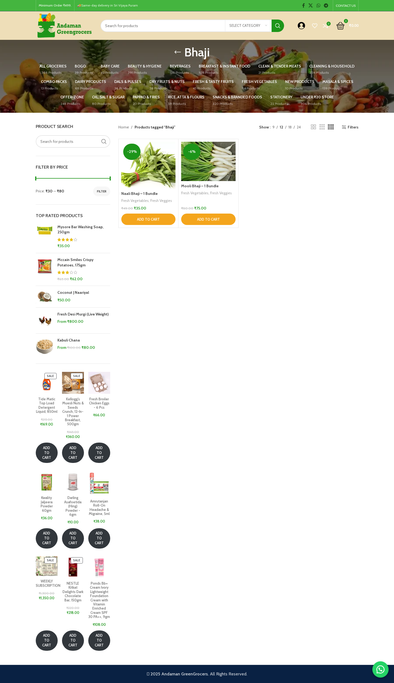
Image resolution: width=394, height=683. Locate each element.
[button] (148, 219)
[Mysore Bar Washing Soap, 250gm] (44, 236)
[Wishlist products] (314, 25)
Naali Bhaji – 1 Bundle (139, 193)
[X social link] (311, 5)
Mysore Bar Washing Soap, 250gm (80, 229)
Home (123, 127)
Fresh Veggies (161, 200)
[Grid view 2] (313, 127)
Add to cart (46, 453)
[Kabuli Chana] (44, 346)
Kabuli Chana (68, 340)
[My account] (301, 25)
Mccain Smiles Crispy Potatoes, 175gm (75, 262)
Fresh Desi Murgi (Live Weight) (83, 314)
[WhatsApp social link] (318, 5)
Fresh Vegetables (135, 200)
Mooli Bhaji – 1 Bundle (200, 185)
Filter (101, 191)
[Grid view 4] (331, 127)
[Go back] (177, 52)
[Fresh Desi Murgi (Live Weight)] (44, 320)
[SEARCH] (278, 26)
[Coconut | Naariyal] (44, 296)
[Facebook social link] (303, 5)
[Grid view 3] (322, 127)
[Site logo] (64, 25)
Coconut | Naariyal (73, 292)
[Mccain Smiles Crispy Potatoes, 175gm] (44, 269)
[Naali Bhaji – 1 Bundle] (148, 165)
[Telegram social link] (326, 5)
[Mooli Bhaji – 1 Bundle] (208, 161)
